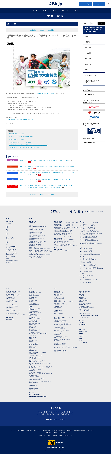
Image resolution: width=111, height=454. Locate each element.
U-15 (7, 234)
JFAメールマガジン (83, 342)
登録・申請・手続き (83, 300)
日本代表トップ (9, 221)
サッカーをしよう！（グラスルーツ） (14, 291)
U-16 (7, 233)
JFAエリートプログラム (59, 297)
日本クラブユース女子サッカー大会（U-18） (89, 240)
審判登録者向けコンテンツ (35, 300)
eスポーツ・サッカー (10, 258)
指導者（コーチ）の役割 (34, 308)
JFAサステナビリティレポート (60, 337)
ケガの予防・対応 (33, 350)
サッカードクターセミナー (35, 343)
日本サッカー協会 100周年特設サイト (87, 307)
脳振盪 (30, 338)
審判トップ (31, 291)
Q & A (80, 338)
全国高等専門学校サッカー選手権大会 (37, 253)
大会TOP (87, 36)
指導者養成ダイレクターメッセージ (36, 309)
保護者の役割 (32, 370)
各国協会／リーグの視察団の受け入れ (62, 352)
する (55, 10)
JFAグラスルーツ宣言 (11, 292)
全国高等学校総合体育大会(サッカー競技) (63, 230)
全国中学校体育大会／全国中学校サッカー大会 (64, 241)
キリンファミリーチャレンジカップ (14, 300)
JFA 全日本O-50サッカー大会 (86, 250)
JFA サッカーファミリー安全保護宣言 (37, 360)
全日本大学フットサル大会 (85, 262)
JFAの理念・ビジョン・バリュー (55, 420)
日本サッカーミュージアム (85, 282)
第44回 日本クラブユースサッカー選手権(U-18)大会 (21, 136)
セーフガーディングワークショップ (36, 384)
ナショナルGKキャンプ (59, 298)
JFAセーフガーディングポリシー (36, 361)
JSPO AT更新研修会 (33, 344)
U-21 (7, 227)
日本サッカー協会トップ (84, 291)
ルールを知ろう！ (83, 277)
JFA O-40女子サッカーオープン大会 (87, 225)
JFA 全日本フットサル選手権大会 (87, 258)
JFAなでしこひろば (10, 297)
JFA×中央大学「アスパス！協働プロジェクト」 (64, 324)
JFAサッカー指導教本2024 (34, 318)
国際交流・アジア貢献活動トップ (61, 343)
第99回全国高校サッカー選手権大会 (17, 139)
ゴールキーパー (32, 327)
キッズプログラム (10, 304)
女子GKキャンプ (57, 300)
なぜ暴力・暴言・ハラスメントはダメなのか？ (39, 367)
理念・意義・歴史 (33, 321)
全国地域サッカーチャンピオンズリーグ (37, 234)
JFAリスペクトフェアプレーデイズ (36, 378)
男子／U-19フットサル (11, 249)
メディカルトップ (33, 337)
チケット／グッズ (83, 331)
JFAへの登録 (85, 4)
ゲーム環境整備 (57, 307)
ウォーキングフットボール (12, 301)
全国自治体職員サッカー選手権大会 (36, 238)
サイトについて (15, 430)
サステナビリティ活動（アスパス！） (87, 306)
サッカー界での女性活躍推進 (60, 321)
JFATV (86, 70)
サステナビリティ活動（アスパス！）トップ (63, 317)
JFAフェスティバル (10, 310)
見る (45, 10)
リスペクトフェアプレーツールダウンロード (38, 387)
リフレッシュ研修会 (33, 315)
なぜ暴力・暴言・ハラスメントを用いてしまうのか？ (40, 366)
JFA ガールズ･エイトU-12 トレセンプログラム (64, 301)
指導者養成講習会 (33, 314)
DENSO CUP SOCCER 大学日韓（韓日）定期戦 (39, 248)
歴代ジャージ (9, 262)
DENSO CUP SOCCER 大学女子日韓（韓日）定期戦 (40, 251)
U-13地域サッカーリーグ (59, 242)
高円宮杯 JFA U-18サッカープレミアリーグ (63, 224)
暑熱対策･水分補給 (33, 340)
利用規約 (36, 430)
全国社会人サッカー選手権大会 (35, 237)
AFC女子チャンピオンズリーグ (86, 242)
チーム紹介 (88, 53)
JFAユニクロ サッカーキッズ (12, 294)
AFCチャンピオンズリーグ (35, 228)
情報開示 (81, 301)
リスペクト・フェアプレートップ (36, 357)
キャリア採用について (65, 435)
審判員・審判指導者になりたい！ (36, 295)
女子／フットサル (10, 250)
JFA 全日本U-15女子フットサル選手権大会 (89, 267)
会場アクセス (88, 59)
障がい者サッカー (10, 309)
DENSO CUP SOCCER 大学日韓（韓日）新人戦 (39, 250)
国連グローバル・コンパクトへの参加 (62, 339)
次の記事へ (51, 30)
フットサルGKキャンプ (59, 303)
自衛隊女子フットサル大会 (85, 261)
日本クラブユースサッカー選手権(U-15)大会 (63, 244)
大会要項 (87, 42)
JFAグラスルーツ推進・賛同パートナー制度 (15, 315)
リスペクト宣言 (32, 358)
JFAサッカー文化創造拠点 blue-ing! (87, 279)
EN (108, 4)
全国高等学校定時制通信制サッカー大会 (63, 231)
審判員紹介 (31, 298)
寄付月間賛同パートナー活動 (60, 340)
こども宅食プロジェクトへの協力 (61, 336)
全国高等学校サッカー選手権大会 (61, 228)
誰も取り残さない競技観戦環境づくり (62, 320)
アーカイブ (42, 435)
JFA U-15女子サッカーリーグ (86, 234)
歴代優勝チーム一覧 (90, 75)
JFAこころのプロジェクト (59, 326)
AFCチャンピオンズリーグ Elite (36, 229)
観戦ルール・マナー (90, 64)
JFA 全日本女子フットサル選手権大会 (88, 259)
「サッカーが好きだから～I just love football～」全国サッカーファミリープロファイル (16, 312)
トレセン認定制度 (58, 294)
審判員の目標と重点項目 (34, 304)
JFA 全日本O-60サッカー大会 (86, 251)
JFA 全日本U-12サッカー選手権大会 (62, 251)
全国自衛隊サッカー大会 (34, 239)
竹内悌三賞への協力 (58, 327)
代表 (35, 10)
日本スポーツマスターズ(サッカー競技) (37, 241)
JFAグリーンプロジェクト (59, 318)
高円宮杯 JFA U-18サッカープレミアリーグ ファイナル (66, 222)
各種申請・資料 (32, 324)
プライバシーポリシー (94, 430)
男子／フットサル (10, 247)
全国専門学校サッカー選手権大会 (36, 256)
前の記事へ (33, 30)
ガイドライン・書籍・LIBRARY (36, 355)
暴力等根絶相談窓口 (33, 388)
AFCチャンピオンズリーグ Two (36, 231)
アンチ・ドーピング (33, 346)
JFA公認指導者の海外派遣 (34, 332)
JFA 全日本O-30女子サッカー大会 (87, 224)
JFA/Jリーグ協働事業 (58, 313)
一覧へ (42, 30)
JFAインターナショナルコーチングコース (38, 333)
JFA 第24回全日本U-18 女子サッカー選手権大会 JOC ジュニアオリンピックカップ (28, 145)
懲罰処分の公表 (32, 390)
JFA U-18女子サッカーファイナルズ (87, 228)
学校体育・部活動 (10, 307)
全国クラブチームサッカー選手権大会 (37, 235)
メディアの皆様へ (52, 435)
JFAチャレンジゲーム (11, 298)
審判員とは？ (32, 294)
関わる (65, 10)
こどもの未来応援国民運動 (60, 329)
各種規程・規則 (82, 298)
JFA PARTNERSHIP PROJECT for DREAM (38, 396)
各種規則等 (81, 336)
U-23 (7, 226)
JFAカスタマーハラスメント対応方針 (55, 432)
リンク (80, 340)
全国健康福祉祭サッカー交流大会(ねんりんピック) (90, 254)
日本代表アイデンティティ (12, 260)
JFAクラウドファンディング (35, 392)
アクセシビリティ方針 (27, 430)
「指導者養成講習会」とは (35, 311)
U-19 (7, 229)
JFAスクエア (9, 303)
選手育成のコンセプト (59, 292)
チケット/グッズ (99, 4)
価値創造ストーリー (83, 304)
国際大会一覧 (32, 222)
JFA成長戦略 (82, 297)
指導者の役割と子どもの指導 (35, 369)
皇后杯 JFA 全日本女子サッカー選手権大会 (89, 222)
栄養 (30, 349)
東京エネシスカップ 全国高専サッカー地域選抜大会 (40, 254)
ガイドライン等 (32, 335)
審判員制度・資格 (33, 297)
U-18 (7, 230)
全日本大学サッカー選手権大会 (35, 242)
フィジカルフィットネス (34, 329)
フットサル (81, 322)
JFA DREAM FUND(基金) (34, 394)
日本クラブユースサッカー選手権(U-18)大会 (63, 233)
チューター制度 (32, 326)
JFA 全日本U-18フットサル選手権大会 (88, 264)
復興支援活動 (57, 334)
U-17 (7, 232)
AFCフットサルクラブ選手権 (86, 271)
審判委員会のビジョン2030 (35, 292)
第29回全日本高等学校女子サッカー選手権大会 (20, 142)
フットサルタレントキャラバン (60, 304)
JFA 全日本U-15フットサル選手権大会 (88, 265)
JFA (55, 288)
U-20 (7, 240)
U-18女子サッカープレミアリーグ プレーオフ (89, 231)
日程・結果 (88, 47)
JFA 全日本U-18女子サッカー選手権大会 (88, 230)
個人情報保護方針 (45, 430)
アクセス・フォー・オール (85, 309)
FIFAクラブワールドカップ (35, 257)
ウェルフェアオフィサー (34, 379)
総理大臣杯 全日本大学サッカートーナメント (38, 244)
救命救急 (31, 341)
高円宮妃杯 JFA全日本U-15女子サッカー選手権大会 (91, 233)
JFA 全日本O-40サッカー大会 (86, 248)
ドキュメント (82, 327)
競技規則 (31, 301)
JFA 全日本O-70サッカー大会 (86, 253)
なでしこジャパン (10, 238)
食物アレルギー (32, 347)
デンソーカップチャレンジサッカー (36, 247)
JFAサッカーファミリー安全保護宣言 (62, 323)
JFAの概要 (81, 294)
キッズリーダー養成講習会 (12, 306)
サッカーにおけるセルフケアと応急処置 (37, 352)
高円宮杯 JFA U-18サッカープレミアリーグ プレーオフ (66, 227)
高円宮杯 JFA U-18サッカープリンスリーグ (63, 225)
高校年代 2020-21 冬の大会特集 (45, 93)
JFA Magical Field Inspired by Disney (14, 295)
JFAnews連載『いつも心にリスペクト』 (37, 372)
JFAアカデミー (57, 309)
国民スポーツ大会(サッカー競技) (36, 232)
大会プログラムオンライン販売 (92, 82)
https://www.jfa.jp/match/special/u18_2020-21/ (20, 119)
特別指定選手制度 (58, 306)
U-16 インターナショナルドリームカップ (63, 236)
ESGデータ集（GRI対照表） (85, 303)
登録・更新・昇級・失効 (34, 323)
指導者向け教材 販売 (33, 320)
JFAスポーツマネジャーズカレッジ (61, 330)
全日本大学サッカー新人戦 (35, 245)
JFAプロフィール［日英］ (85, 313)
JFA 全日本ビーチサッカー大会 (86, 275)
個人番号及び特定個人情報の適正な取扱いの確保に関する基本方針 (69, 430)
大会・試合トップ (33, 221)
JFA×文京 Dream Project (84, 310)
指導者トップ (32, 306)
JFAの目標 (81, 295)
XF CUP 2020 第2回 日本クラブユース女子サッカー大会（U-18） (24, 147)
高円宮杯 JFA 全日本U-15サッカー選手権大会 (64, 239)
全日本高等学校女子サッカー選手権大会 (88, 236)
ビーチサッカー (9, 254)
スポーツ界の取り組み (34, 376)
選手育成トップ (57, 291)
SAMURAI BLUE (9, 225)
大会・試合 (55, 16)
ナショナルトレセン (58, 295)
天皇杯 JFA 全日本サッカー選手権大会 (37, 226)
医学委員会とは (32, 353)
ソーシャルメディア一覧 (97, 211)
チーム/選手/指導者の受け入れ (60, 350)
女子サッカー (82, 320)
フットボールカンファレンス (35, 317)
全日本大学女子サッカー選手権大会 (87, 227)
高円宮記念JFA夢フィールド (60, 312)
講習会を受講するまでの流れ (35, 312)
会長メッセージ (82, 292)
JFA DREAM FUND (83, 312)
